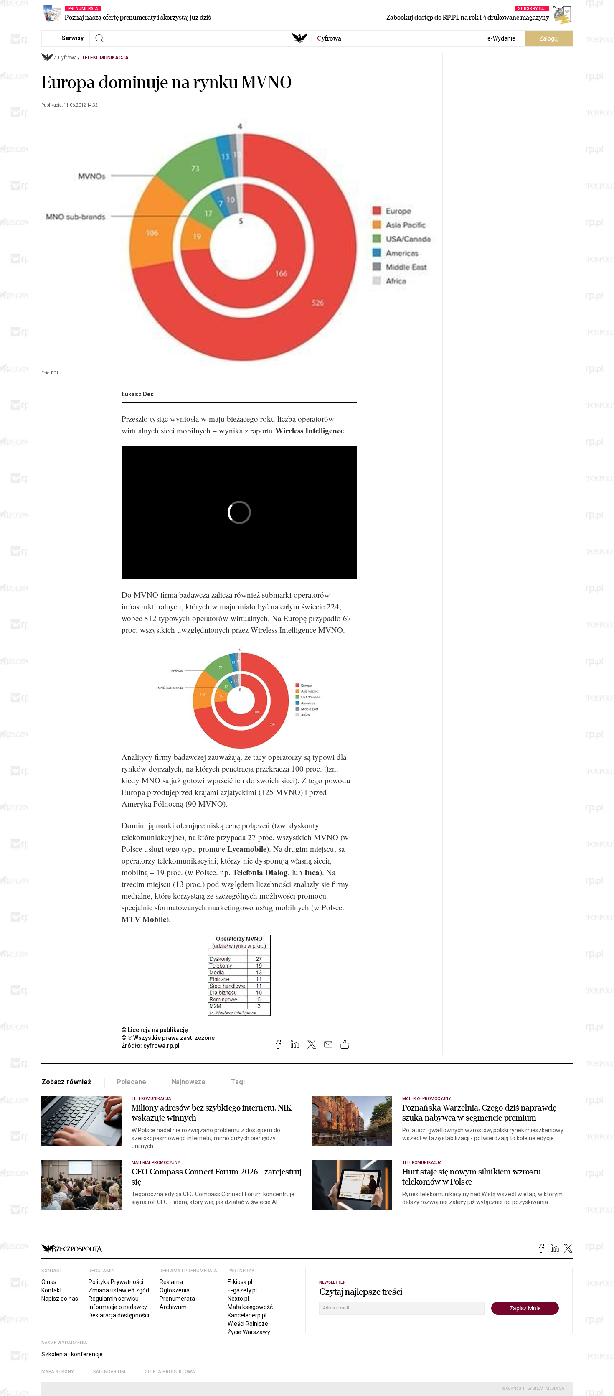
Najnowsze (189, 1082)
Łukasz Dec (138, 394)
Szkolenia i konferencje (72, 1354)
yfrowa (329, 38)
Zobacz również (66, 1082)
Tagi (237, 1082)
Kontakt (51, 1290)
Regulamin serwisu (114, 1298)
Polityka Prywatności (116, 1282)
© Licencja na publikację (155, 1030)
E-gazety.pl (242, 1290)
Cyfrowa (67, 58)
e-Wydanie (501, 38)
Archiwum (173, 1307)
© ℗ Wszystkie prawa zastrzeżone (168, 1037)
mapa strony (57, 1371)
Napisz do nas (59, 1298)
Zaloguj (549, 38)
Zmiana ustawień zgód (119, 1290)
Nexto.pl (238, 1298)
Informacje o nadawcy (118, 1307)
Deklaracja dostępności (119, 1315)
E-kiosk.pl (240, 1282)
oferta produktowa (170, 1371)
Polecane (131, 1082)
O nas (48, 1282)
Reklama (171, 1282)
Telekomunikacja (105, 58)
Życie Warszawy (249, 1332)
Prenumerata (177, 1298)
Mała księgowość (250, 1307)
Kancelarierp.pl (247, 1315)
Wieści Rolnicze (248, 1323)
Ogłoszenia (175, 1290)
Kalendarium (109, 1371)
